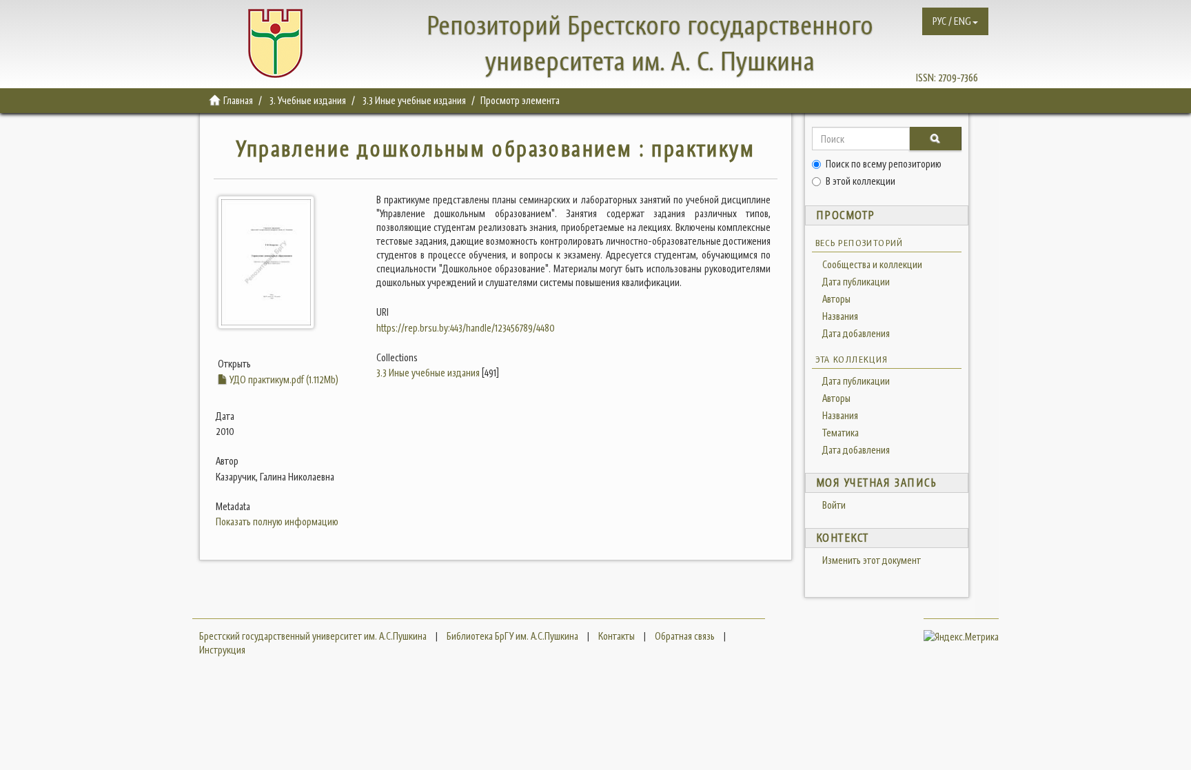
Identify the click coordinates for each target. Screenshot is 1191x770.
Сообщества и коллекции (872, 264)
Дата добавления (856, 333)
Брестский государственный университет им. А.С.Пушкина (313, 635)
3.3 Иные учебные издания (414, 100)
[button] (955, 21)
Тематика (840, 432)
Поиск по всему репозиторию (883, 163)
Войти (834, 504)
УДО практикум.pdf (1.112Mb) (282, 379)
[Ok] (935, 138)
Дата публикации (856, 281)
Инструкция (222, 649)
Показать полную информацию (277, 521)
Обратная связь (685, 635)
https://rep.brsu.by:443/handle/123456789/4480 (465, 327)
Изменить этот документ (871, 560)
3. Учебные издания (307, 100)
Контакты (616, 635)
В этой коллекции (860, 181)
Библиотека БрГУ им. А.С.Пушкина (512, 635)
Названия (840, 316)
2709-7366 (958, 77)
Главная (238, 100)
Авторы (836, 298)
